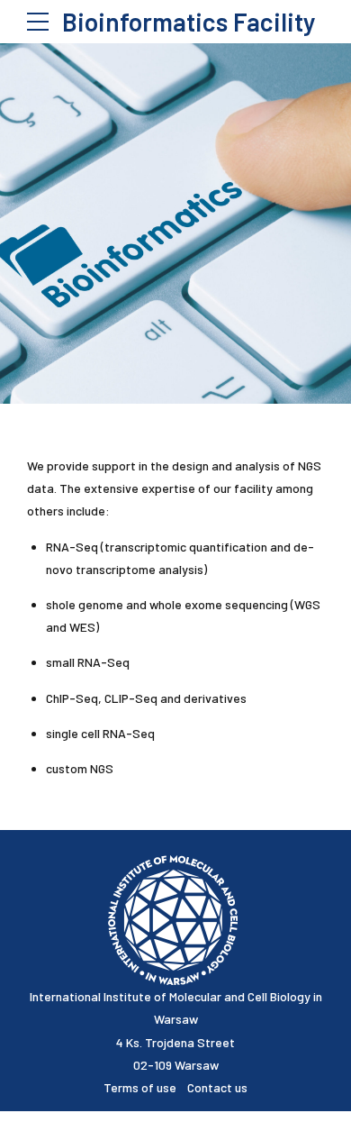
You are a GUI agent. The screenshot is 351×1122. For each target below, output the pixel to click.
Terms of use (145, 1087)
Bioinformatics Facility (189, 21)
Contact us (217, 1087)
